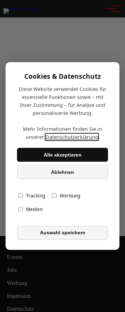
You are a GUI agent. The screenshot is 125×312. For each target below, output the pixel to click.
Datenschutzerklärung (71, 137)
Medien (34, 209)
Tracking (35, 196)
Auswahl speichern (62, 233)
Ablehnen (62, 172)
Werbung (70, 196)
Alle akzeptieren (63, 155)
